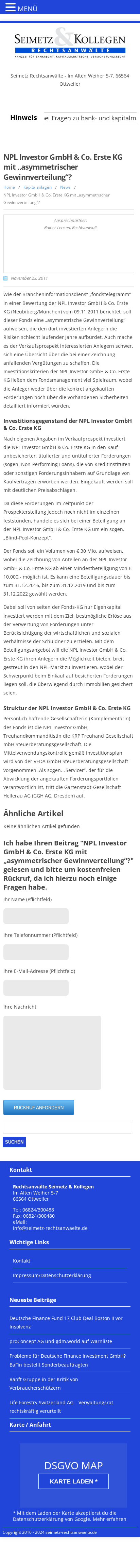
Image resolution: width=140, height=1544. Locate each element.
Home (9, 187)
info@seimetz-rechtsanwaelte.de (50, 1228)
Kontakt (21, 1260)
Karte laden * (74, 1481)
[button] (11, 6)
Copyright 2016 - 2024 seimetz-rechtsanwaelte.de (50, 1532)
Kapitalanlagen (37, 187)
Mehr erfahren (109, 1519)
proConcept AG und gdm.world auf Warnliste (61, 1341)
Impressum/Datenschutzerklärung (52, 1275)
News (65, 187)
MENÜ (28, 8)
